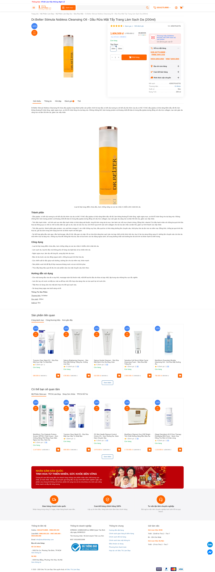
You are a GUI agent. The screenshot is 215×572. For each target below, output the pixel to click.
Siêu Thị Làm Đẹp (73, 569)
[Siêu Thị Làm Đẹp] (45, 7)
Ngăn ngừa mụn (38, 253)
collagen (167, 110)
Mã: (169, 26)
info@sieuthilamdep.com (45, 539)
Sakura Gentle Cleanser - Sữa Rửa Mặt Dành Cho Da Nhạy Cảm (106, 361)
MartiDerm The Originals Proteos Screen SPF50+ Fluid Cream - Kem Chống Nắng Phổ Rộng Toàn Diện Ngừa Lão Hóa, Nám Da (45, 437)
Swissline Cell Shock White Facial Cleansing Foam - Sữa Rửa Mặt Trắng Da (136, 362)
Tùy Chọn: (114, 44)
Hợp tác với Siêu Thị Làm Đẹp (119, 550)
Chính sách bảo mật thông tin (119, 540)
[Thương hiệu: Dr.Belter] (142, 34)
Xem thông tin (36, 553)
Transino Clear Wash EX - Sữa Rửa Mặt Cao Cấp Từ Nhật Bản (45, 361)
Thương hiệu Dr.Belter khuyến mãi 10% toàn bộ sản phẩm (166, 37)
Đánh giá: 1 (129, 26)
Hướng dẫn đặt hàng (116, 530)
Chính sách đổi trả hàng (117, 537)
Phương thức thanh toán (117, 547)
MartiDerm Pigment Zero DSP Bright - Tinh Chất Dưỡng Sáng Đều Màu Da (137, 435)
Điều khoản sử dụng (116, 544)
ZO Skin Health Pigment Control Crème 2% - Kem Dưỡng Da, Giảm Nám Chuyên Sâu (106, 436)
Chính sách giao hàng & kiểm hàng (121, 533)
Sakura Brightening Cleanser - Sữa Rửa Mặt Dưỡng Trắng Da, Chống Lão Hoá (75, 362)
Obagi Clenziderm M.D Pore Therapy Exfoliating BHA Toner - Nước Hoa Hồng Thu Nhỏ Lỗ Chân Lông (168, 436)
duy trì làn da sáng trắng (143, 234)
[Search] (147, 7)
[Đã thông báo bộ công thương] (84, 547)
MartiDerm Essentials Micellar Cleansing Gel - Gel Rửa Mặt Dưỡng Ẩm (168, 362)
